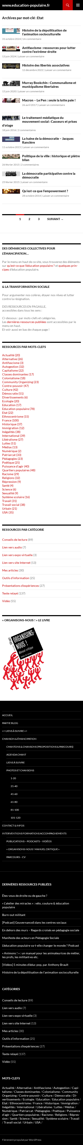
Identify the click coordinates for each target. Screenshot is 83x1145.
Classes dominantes (27, 1091)
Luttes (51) (9, 443)
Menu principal (78, 5)
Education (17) (11, 405)
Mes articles (10, 570)
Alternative (24, 1088)
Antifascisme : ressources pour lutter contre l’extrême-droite (49, 49)
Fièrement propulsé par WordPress (21, 1139)
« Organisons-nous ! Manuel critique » (33, 849)
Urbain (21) (9, 508)
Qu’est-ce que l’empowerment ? (45, 191)
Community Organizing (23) (20, 382)
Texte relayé (10, 593)
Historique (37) (12, 424)
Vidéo (6, 601)
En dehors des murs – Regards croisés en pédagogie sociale (40, 930)
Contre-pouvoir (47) (15, 386)
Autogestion (61, 1088)
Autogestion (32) (13, 366)
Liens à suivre (15, 762)
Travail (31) (9, 501)
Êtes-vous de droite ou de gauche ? (24, 895)
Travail (74, 1118)
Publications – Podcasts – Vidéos (29, 841)
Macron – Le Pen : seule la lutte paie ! (49, 100)
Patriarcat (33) (11, 455)
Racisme (47, 1114)
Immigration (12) (13, 428)
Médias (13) (9, 447)
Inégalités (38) (11, 432)
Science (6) (9, 489)
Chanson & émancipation (19, 738)
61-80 (14, 801)
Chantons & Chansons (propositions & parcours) (39, 746)
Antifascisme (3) (12, 363)
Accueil (7, 715)
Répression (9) (11, 481)
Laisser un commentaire (31, 56)
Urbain (28, 1122)
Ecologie (28, 1099)
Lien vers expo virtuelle (17, 555)
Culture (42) (10, 389)
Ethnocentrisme (20, 1103)
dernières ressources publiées (27, 322)
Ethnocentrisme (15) (15, 416)
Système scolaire (57, 1118)
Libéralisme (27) (12, 439)
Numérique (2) (11, 451)
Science (25, 1118)
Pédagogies (42, 1111)
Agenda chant (16, 754)
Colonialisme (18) (13, 378)
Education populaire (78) (18, 409)
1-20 (13, 778)
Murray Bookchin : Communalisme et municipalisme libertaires (49, 84)
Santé (13, 1118)
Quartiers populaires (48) (18, 470)
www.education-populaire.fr (26, 5)
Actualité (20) (11, 355)
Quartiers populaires (25, 1114)
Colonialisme (51, 1091)
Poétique (58, 1111)
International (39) (13, 435)
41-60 (14, 794)
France (37, 1103)
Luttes (58, 1107)
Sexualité (38, 1118)
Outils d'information (15, 578)
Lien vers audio (12, 547)
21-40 (14, 786)
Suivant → (55, 219)
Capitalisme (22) (13, 370)
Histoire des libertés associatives (46, 65)
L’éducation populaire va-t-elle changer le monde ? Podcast (40, 945)
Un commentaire (32, 38)
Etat (4, 1103)
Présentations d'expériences (20, 585)
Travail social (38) (13, 504)
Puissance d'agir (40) (15, 466)
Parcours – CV (16, 857)
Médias (69, 1107)
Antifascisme (42, 1088)
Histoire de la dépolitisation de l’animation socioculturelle (44, 32)
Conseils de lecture (14, 539)
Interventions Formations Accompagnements (34, 833)
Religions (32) (11, 478)
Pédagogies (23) (12, 458)
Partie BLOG (10, 723)
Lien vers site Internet (16, 562)
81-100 (15, 809)
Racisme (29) (10, 474)
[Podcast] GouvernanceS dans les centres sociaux (34, 922)
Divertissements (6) (15, 397)
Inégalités (8, 1107)
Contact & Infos (13, 825)
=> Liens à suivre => (14, 731)
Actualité (8, 1088)
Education (43, 1099)
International (25, 1107)
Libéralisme (44, 1107)
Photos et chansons (20, 770)
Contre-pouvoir (29, 1095)
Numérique (9, 1111)
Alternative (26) (12, 359)
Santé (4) (7, 485)
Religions (61, 1114)
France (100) (10, 420)
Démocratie (62, 1095)
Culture (47, 1095)
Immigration (69, 1103)
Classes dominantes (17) (18, 374)
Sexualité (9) (10, 493)
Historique (52, 1103)
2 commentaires (27, 130)
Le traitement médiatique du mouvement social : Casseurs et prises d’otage (39, 121)
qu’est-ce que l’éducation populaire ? (30, 265)
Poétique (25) (11, 462)
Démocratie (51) (13, 393)
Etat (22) (7, 412)
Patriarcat (26, 1111)
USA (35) (8, 512)
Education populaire (65, 1099)
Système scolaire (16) (16, 497)
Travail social (12, 1122)
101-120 (15, 817)
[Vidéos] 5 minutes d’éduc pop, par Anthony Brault (35, 964)
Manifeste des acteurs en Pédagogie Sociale (30, 938)
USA (38, 1122)
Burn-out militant (13, 915)
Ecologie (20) (10, 401)
